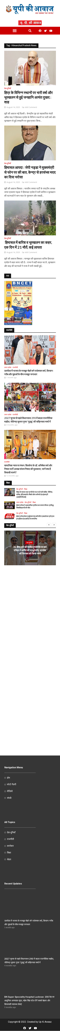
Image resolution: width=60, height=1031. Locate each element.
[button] (15, 30)
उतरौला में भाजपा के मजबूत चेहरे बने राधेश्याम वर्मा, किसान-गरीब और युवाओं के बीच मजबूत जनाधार (29, 372)
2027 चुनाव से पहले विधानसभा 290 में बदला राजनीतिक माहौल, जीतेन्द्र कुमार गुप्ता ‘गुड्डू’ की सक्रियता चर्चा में (28, 419)
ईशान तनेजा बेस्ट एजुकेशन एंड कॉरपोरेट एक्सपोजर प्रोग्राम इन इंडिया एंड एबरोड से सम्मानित (35, 517)
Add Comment (31, 107)
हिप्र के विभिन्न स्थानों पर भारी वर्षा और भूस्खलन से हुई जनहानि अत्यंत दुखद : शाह (28, 97)
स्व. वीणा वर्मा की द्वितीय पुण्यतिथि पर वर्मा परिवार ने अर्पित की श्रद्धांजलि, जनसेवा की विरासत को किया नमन (30, 550)
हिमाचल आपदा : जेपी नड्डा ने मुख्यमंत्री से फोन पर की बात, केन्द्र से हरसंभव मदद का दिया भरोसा (30, 172)
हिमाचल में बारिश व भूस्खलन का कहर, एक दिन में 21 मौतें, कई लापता (28, 244)
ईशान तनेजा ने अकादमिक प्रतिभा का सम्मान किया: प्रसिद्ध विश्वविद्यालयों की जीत (35, 506)
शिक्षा (25, 489)
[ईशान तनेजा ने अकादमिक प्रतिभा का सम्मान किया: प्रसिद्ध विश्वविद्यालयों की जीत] (9, 505)
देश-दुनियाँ (7, 89)
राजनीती (15, 367)
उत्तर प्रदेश (7, 367)
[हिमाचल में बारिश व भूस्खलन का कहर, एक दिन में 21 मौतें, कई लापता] (30, 217)
